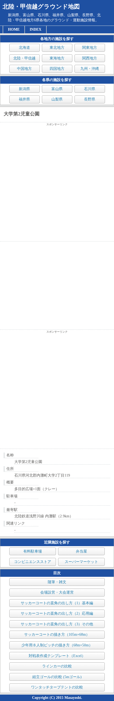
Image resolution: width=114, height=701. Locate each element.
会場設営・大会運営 (57, 592)
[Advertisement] (57, 183)
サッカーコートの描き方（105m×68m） (57, 634)
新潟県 (24, 89)
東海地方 (57, 58)
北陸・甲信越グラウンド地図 (41, 6)
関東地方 (89, 48)
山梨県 (57, 99)
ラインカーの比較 (57, 666)
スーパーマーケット (81, 562)
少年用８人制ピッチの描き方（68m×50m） (57, 645)
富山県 (57, 89)
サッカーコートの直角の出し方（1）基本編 (57, 603)
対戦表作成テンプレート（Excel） (57, 656)
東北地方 (57, 48)
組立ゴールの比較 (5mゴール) (57, 677)
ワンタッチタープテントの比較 (57, 687)
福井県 (24, 99)
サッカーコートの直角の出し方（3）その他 (57, 624)
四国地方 (57, 69)
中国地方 (24, 69)
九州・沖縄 (89, 69)
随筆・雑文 (57, 582)
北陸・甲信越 (24, 58)
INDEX (35, 29)
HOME (14, 29)
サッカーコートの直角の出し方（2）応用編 (57, 613)
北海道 (24, 48)
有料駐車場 (32, 551)
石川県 (89, 89)
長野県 (89, 99)
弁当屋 (81, 551)
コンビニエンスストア (32, 562)
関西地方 (89, 58)
